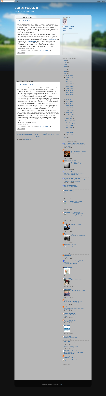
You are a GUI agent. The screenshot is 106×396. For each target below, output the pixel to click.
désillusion (67, 306)
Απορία (66, 257)
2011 (65, 64)
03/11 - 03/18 (69, 116)
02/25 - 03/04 (69, 125)
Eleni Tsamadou (68, 267)
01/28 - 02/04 (69, 132)
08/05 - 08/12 (69, 92)
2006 (65, 137)
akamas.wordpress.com (71, 171)
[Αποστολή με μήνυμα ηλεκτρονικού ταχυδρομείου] (18, 53)
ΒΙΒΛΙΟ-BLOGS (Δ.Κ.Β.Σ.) (71, 347)
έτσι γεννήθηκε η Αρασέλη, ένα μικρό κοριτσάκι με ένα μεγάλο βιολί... (73, 302)
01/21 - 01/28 (69, 134)
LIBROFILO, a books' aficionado (73, 201)
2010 (65, 66)
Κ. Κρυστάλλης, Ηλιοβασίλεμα (78, 235)
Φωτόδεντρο (67, 150)
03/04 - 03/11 (69, 118)
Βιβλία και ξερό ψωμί (70, 185)
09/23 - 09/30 (69, 88)
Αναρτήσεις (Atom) (29, 139)
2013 (65, 60)
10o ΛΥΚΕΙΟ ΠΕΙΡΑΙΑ (70, 320)
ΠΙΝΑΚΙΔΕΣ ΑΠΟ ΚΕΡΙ (70, 244)
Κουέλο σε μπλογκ (23, 20)
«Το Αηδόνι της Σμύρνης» (25, 84)
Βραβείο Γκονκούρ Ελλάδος (71, 186)
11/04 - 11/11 (69, 81)
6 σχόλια (45, 50)
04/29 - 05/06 (69, 108)
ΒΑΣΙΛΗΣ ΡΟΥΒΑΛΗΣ (70, 161)
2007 (65, 73)
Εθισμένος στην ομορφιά (76, 279)
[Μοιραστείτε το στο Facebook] (23, 53)
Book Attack (67, 341)
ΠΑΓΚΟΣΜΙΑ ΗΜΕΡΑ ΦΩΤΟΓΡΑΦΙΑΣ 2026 (76, 163)
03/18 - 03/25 (69, 114)
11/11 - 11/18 (69, 79)
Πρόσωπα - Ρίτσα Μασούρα (72, 178)
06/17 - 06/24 (69, 97)
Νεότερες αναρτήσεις (24, 134)
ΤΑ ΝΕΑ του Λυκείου (69, 313)
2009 (65, 69)
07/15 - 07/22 (69, 95)
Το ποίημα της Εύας (75, 191)
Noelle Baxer (67, 336)
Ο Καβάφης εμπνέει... (69, 321)
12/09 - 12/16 (69, 77)
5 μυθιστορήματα (75, 202)
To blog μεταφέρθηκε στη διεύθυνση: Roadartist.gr (77, 214)
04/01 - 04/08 (69, 110)
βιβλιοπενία (67, 255)
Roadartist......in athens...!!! (72, 212)
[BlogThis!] (20, 53)
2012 (65, 62)
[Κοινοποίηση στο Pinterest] (24, 53)
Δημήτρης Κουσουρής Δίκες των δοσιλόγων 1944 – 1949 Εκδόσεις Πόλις (74, 174)
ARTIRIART (67, 325)
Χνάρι (72, 246)
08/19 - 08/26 (69, 90)
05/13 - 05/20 (69, 103)
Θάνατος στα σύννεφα (76, 224)
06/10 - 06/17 (69, 99)
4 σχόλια (45, 126)
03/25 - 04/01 (69, 112)
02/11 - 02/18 (69, 127)
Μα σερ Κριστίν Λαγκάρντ (70, 337)
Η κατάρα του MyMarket (76, 326)
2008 (65, 71)
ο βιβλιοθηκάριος (69, 190)
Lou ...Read (67, 278)
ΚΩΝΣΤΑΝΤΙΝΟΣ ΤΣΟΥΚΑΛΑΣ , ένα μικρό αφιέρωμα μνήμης (78, 152)
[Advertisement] (38, 68)
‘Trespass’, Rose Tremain (70, 263)
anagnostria (67, 223)
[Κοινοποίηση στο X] (21, 53)
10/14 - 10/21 (69, 86)
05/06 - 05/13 (69, 105)
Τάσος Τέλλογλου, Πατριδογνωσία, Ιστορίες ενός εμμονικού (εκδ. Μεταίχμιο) (75, 180)
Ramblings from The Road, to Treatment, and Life (72, 356)
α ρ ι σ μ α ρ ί (68, 289)
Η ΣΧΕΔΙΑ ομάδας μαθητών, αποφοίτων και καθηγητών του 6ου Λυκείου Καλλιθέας (74, 352)
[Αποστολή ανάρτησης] (50, 50)
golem (66, 300)
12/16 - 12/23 (69, 75)
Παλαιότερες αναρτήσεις (50, 134)
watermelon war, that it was (70, 343)
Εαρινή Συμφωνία (26, 7)
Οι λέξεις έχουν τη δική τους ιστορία (74, 143)
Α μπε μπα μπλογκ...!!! (70, 360)
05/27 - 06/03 (69, 101)
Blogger (62, 384)
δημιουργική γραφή (69, 234)
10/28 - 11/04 (69, 84)
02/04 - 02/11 (69, 130)
